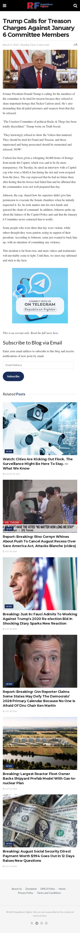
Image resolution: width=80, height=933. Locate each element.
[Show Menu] (4, 5)
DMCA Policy (48, 888)
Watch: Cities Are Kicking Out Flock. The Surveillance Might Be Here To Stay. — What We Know (38, 463)
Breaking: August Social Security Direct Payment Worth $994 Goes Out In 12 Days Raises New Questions (38, 856)
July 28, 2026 (10, 551)
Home (62, 888)
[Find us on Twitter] (31, 923)
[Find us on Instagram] (41, 923)
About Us (17, 888)
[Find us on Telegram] (36, 923)
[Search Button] (75, 5)
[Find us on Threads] (46, 923)
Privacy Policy (25, 892)
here (55, 333)
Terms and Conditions (49, 892)
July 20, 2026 (10, 789)
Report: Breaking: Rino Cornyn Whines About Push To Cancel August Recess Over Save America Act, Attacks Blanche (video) (39, 541)
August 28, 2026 (12, 474)
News (9, 451)
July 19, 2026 (10, 866)
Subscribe (13, 376)
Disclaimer (31, 888)
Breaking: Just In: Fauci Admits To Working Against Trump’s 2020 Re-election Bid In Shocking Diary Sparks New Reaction (40, 619)
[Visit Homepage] (40, 5)
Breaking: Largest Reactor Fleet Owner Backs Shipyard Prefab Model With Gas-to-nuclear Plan (39, 778)
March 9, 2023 (11, 44)
